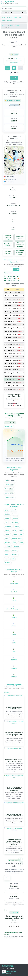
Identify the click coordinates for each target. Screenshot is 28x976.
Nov (14, 280)
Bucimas (7, 514)
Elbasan (15, 518)
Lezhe (6, 538)
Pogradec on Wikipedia (8, 244)
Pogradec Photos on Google (8, 237)
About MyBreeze (6, 973)
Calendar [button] (10, 20)
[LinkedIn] (16, 926)
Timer (19, 17)
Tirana (14, 554)
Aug (18, 278)
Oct (9, 280)
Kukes (15, 534)
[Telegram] (10, 926)
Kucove (7, 534)
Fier (6, 522)
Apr (18, 276)
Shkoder (14, 550)
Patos (21, 542)
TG (4, 971)
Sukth (6, 554)
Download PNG (9, 426)
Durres (7, 518)
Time (3, 17)
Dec (18, 280)
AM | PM (14, 77)
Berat (6, 510)
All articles (6, 692)
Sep (5, 280)
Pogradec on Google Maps (19, 237)
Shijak (6, 550)
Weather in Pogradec (8, 252)
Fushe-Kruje (14, 522)
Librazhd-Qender (17, 538)
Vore (13, 558)
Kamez (17, 526)
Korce (14, 530)
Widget (4, 20)
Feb (9, 276)
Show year (16, 269)
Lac (21, 534)
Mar (14, 276)
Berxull (14, 510)
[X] (12, 926)
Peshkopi (7, 546)
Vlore (6, 559)
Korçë (11, 197)
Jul (14, 278)
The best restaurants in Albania (20, 244)
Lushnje (7, 542)
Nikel (14, 542)
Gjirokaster (8, 526)
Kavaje (7, 530)
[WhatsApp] (14, 926)
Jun (10, 278)
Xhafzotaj (7, 562)
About (15, 17)
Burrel (15, 514)
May (5, 278)
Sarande (16, 546)
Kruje (20, 530)
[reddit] (18, 926)
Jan (5, 276)
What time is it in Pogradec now (20, 252)
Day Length (9, 17)
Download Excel (8, 272)
